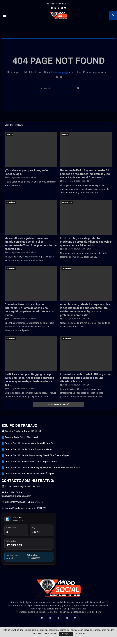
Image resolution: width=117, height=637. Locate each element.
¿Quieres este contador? (28, 557)
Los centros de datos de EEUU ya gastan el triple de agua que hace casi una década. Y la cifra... (85, 378)
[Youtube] (65, 8)
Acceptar (66, 633)
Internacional (67, 202)
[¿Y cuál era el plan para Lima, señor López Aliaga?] (31, 149)
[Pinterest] (62, 8)
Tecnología (11, 202)
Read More (80, 634)
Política (10, 135)
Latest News (14, 124)
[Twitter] (55, 8)
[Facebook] (52, 8)
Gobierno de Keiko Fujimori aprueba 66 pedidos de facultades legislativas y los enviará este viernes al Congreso (85, 174)
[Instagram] (58, 8)
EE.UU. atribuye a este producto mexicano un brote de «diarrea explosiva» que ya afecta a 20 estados (86, 242)
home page (61, 72)
